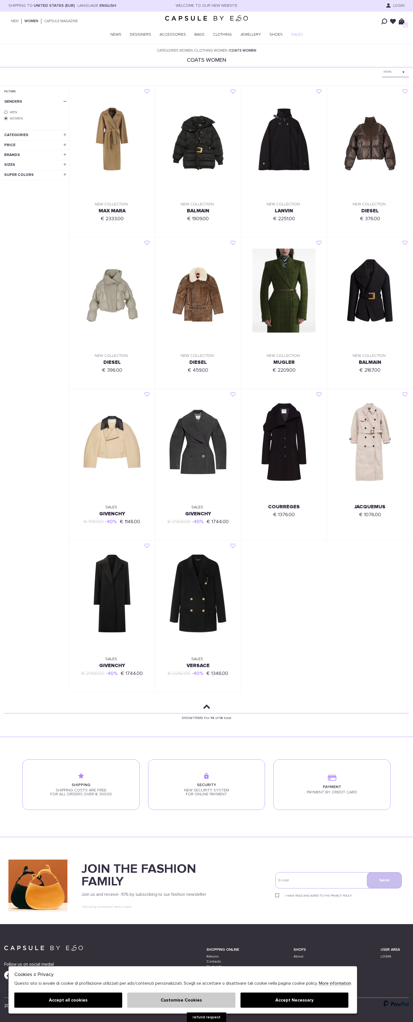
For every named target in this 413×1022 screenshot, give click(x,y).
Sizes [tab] (9, 165)
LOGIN (386, 956)
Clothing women (211, 50)
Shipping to (41, 6)
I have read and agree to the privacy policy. (318, 895)
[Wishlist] (393, 21)
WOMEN (31, 21)
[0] (402, 21)
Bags (199, 34)
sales (297, 34)
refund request (206, 1017)
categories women (175, 50)
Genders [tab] (13, 102)
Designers (140, 34)
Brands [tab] (12, 155)
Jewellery (250, 34)
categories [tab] (16, 135)
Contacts (213, 961)
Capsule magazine (61, 21)
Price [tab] (9, 145)
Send (384, 880)
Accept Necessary (294, 1000)
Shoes (276, 34)
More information (335, 983)
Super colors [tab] (19, 175)
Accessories (173, 34)
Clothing (222, 34)
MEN (15, 21)
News (115, 34)
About (298, 956)
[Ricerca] (384, 21)
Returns (212, 956)
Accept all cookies (68, 1000)
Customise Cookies (181, 1000)
